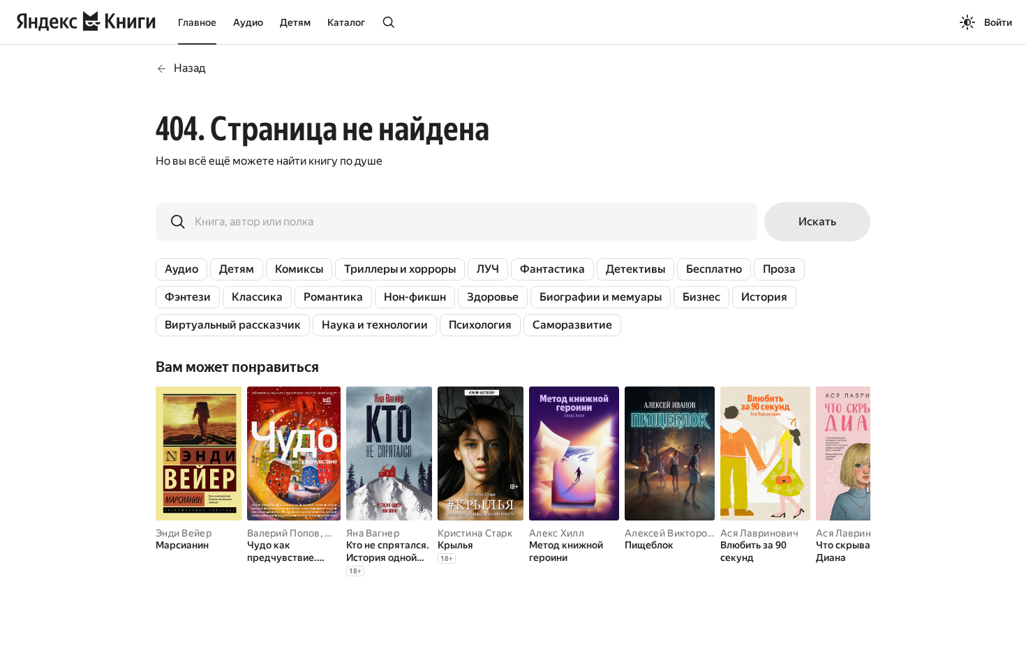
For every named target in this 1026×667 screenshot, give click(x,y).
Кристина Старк (475, 533)
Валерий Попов (283, 533)
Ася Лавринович (759, 533)
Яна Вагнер (372, 533)
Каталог (346, 22)
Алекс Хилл (556, 533)
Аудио (248, 22)
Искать (817, 221)
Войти (998, 22)
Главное (197, 22)
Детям (295, 22)
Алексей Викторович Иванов (693, 533)
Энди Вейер (183, 533)
